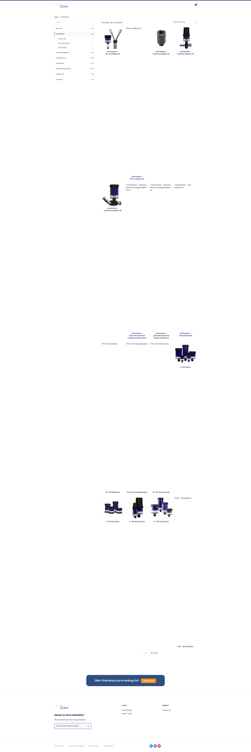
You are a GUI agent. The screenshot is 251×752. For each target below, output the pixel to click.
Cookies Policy (108, 746)
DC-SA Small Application (137, 492)
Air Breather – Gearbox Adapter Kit (161, 53)
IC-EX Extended (112, 521)
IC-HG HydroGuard (137, 521)
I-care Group (127, 710)
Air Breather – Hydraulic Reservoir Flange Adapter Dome (137, 335)
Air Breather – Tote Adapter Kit (185, 334)
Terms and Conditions (76, 746)
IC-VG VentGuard (161, 521)
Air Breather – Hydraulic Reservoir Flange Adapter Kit (161, 335)
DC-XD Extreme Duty (161, 492)
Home (56, 17)
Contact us (149, 681)
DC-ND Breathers (113, 492)
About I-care (127, 713)
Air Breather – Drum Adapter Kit (113, 53)
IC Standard (186, 367)
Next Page (154, 653)
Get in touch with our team (67, 726)
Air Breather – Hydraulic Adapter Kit (113, 209)
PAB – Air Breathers (185, 646)
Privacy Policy (94, 746)
